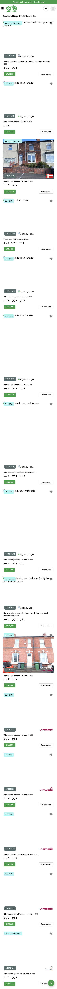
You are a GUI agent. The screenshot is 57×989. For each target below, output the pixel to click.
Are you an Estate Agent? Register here (28, 2)
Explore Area (46, 74)
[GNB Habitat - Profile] (53, 8)
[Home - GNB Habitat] (11, 8)
